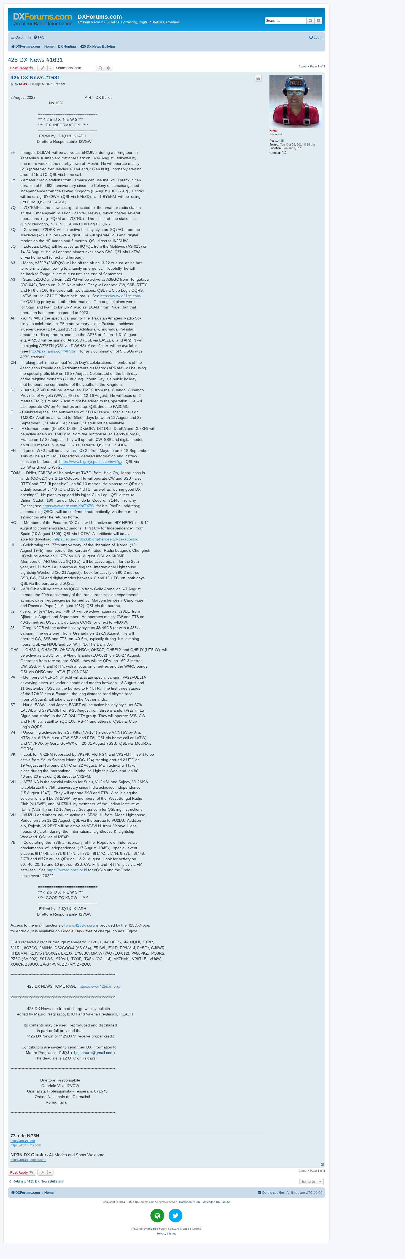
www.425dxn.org (80, 925)
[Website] (157, 1215)
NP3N (273, 130)
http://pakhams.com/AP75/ (52, 351)
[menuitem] (38, 37)
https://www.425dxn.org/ (99, 986)
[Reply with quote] (258, 78)
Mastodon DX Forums (216, 1201)
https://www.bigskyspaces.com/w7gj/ (90, 461)
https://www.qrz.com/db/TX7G (68, 506)
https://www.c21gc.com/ (120, 296)
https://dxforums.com (25, 1145)
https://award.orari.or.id (67, 870)
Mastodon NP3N (189, 1201)
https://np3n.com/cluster (28, 1160)
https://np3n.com (22, 1141)
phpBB (151, 1228)
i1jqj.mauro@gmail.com (93, 1052)
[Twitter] (175, 1215)
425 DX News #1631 (35, 59)
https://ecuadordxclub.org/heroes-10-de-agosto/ (95, 539)
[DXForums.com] (43, 18)
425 (281, 140)
